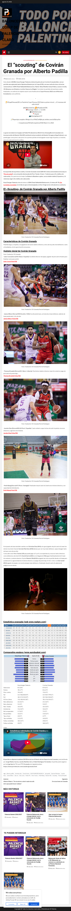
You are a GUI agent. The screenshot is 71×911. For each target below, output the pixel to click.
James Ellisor (10, 775)
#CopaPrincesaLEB (13, 102)
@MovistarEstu (30, 108)
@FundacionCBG (42, 108)
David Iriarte (26, 773)
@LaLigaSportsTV (36, 116)
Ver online (65, 52)
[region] (22, 899)
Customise (11, 904)
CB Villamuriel (53, 841)
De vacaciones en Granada (60, 780)
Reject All (22, 904)
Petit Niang (41, 775)
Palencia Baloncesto (41, 60)
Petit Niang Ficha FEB (10, 490)
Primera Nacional (54, 843)
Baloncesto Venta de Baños (55, 839)
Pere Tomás (35, 775)
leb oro (16, 775)
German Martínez (55, 773)
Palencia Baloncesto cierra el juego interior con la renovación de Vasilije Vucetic (35, 817)
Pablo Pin (28, 775)
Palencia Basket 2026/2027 (13, 814)
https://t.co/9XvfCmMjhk (34, 119)
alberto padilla (10, 773)
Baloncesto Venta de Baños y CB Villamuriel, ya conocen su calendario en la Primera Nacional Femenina (57, 862)
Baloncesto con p (10, 78)
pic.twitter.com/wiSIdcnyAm (51, 119)
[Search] (56, 52)
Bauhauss (16, 817)
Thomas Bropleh (62, 775)
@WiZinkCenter (36, 112)
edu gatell (47, 773)
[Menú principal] (8, 52)
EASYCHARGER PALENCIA (37, 773)
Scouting (55, 775)
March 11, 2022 (49, 123)
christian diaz (18, 773)
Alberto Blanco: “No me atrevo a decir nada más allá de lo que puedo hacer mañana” (18, 781)
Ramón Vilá (48, 775)
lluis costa (21, 775)
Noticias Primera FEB (29, 60)
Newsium (44, 909)
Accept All (34, 904)
